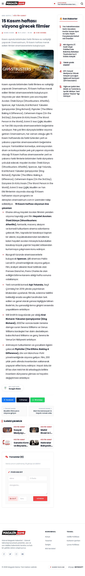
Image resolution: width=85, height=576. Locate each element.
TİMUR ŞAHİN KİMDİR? (68, 63)
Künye (47, 537)
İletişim (48, 545)
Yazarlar (48, 541)
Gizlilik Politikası (73, 537)
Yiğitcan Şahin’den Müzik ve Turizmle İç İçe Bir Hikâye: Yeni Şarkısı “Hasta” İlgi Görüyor (72, 91)
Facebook (9, 400)
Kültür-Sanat (19, 16)
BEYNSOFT (79, 567)
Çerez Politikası (73, 545)
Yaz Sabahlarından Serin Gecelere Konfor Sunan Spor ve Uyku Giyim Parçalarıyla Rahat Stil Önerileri (71, 32)
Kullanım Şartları (73, 541)
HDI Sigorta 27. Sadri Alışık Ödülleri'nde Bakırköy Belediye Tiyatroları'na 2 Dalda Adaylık (71, 50)
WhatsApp (38, 400)
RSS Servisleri (50, 548)
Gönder (40, 499)
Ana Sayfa (6, 16)
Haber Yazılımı (58, 567)
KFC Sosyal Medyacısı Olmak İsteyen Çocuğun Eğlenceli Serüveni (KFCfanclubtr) (71, 76)
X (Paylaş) (23, 400)
